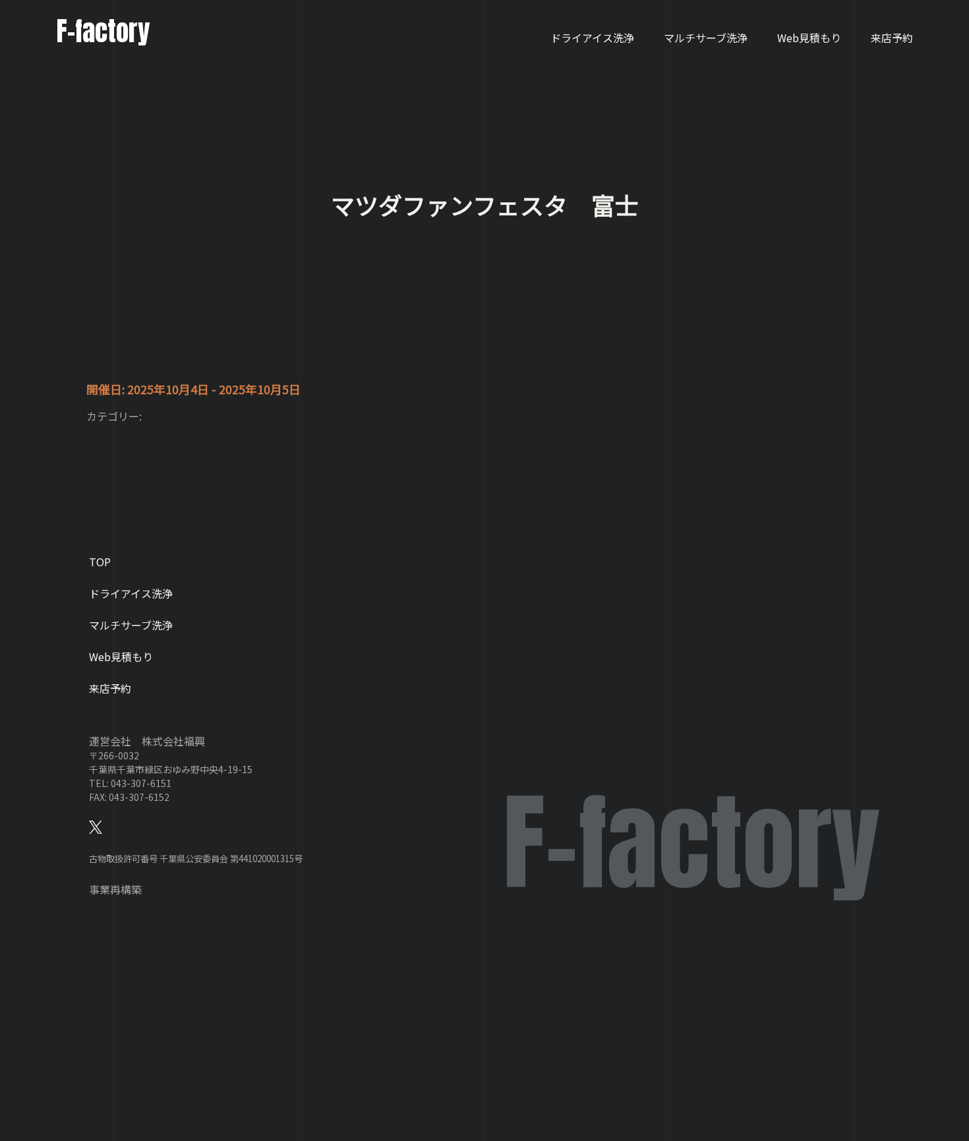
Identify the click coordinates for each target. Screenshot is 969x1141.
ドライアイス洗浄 (592, 37)
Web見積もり (809, 37)
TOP (100, 562)
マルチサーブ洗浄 (706, 37)
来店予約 (892, 37)
